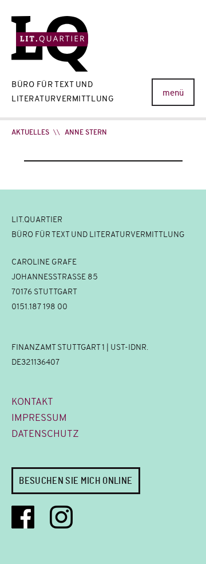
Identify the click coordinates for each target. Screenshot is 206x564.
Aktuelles (30, 132)
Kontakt (32, 402)
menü (173, 93)
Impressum (39, 418)
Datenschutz (45, 434)
